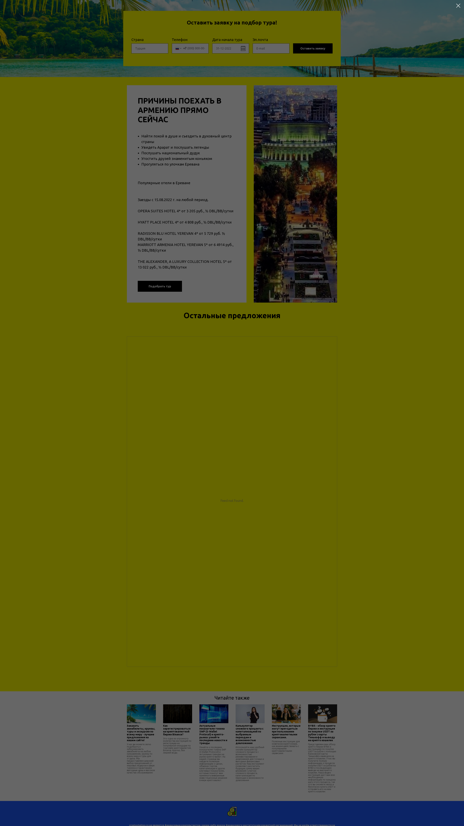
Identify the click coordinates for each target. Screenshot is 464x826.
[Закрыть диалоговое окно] (458, 6)
